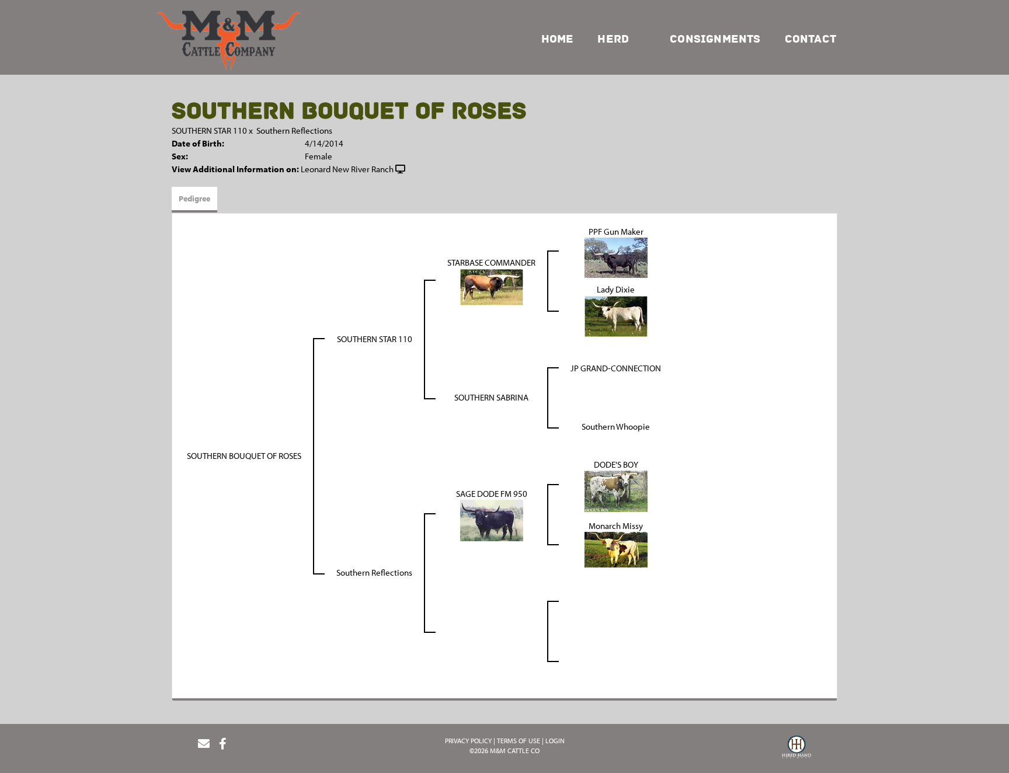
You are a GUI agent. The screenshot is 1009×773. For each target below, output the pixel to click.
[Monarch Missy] (616, 548)
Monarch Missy (616, 525)
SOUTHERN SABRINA (491, 397)
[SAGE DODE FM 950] (491, 519)
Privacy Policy (468, 740)
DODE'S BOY (616, 464)
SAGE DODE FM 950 (491, 493)
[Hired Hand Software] (796, 748)
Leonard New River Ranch (347, 169)
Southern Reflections (294, 130)
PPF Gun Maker (616, 231)
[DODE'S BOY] (616, 490)
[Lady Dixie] (616, 315)
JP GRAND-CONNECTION (615, 368)
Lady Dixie (616, 289)
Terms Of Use (518, 740)
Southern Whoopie (616, 426)
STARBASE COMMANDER (491, 262)
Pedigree (194, 198)
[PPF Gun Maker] (616, 256)
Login (555, 740)
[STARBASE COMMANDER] (491, 285)
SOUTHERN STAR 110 (209, 130)
